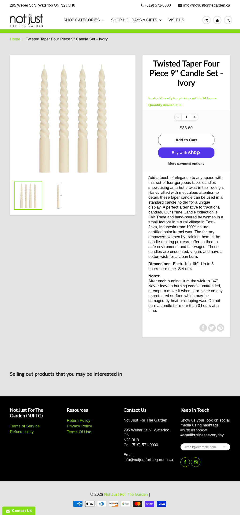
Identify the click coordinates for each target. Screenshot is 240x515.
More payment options (186, 163)
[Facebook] (185, 462)
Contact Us (21, 511)
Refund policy (22, 432)
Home (15, 39)
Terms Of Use (79, 432)
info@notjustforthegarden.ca (206, 5)
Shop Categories (82, 20)
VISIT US (176, 20)
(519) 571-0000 (158, 5)
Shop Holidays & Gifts (134, 20)
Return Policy (78, 420)
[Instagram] (195, 462)
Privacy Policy (79, 426)
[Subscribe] (224, 446)
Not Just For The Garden (126, 494)
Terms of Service (25, 426)
